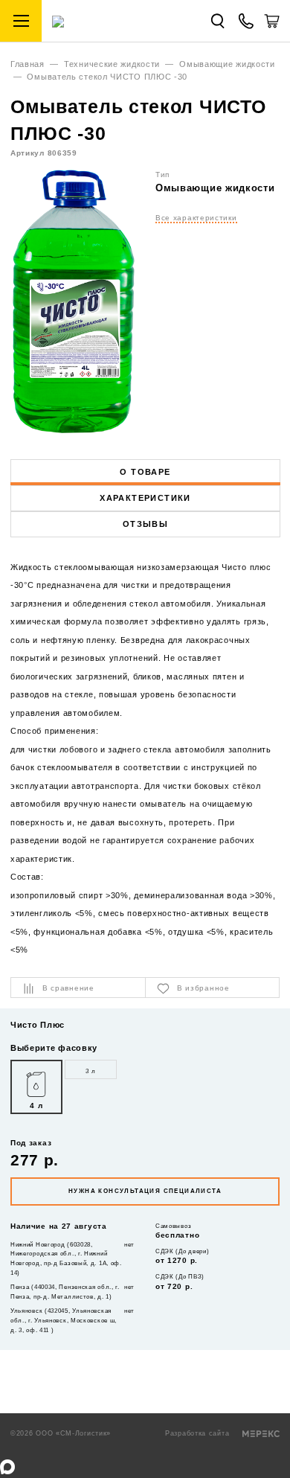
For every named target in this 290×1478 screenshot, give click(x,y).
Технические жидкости (112, 64)
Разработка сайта (198, 1433)
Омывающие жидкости (227, 64)
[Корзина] (272, 26)
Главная (27, 64)
